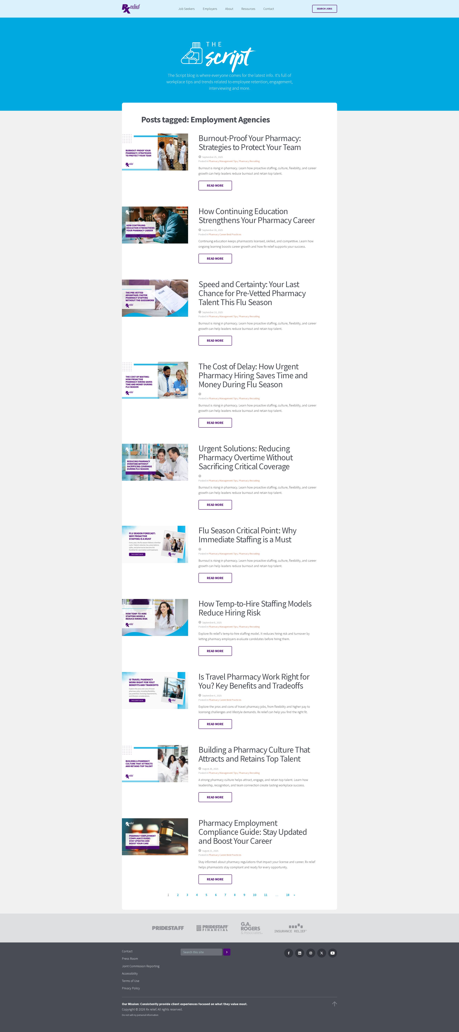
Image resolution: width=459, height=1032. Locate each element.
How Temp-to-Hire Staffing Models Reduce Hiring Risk (254, 608)
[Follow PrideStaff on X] (321, 956)
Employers (210, 9)
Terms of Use (130, 981)
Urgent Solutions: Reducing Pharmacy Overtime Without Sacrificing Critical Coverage (245, 457)
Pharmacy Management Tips (223, 161)
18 (287, 895)
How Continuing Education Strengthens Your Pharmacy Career (256, 215)
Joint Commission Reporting (140, 966)
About (229, 9)
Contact (268, 9)
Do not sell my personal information (140, 1015)
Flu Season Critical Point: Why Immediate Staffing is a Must (247, 535)
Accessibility (130, 973)
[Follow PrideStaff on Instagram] (310, 956)
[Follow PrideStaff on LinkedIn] (299, 956)
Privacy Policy (131, 988)
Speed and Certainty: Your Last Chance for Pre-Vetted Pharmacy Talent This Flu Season (252, 293)
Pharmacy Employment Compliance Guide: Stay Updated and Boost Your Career (252, 831)
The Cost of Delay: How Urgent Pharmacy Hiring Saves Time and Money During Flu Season (252, 375)
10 (254, 895)
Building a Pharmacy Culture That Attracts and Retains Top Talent (254, 754)
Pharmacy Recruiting (249, 161)
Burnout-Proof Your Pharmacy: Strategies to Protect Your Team (249, 142)
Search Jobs (324, 8)
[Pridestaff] (131, 9)
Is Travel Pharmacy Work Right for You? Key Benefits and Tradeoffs (253, 681)
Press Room (130, 958)
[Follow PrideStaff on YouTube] (332, 956)
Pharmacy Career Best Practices (225, 234)
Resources (248, 9)
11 (265, 895)
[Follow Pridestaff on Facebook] (288, 956)
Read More (215, 185)
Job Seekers (186, 9)
